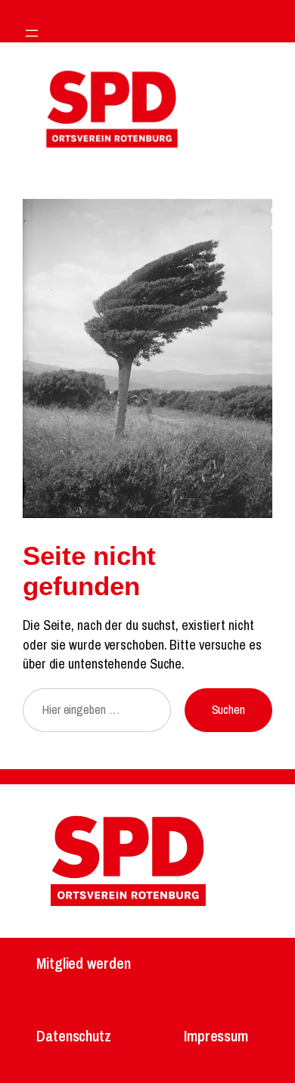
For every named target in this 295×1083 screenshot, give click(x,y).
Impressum (216, 1036)
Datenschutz (73, 1036)
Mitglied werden (83, 963)
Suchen (228, 709)
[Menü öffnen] (32, 33)
